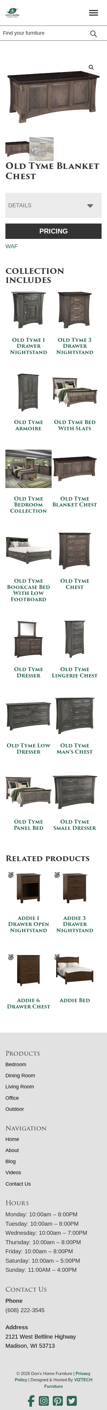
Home (12, 1139)
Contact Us (18, 1184)
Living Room (19, 1086)
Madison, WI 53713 (30, 1346)
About (12, 1150)
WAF (11, 246)
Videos (13, 1172)
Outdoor (14, 1109)
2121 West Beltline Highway (40, 1336)
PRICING (53, 231)
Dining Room (20, 1075)
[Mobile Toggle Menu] (93, 12)
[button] (91, 67)
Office (12, 1098)
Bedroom (15, 1064)
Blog (10, 1161)
